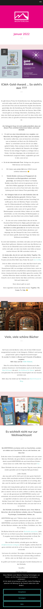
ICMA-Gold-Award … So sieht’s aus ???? (21, 86)
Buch (26, 96)
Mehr (22, 604)
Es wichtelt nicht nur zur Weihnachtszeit (21, 433)
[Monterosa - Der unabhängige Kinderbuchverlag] (22, 21)
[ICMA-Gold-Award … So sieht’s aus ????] (21, 64)
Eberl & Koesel (7, 370)
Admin (36, 96)
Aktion (16, 443)
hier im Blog (37, 260)
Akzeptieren (22, 592)
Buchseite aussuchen (31, 531)
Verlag (30, 96)
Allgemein (13, 96)
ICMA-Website (27, 361)
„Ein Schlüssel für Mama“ (26, 370)
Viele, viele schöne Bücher (22, 337)
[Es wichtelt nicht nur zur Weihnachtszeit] (21, 411)
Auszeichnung (20, 96)
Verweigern (22, 598)
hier (38, 464)
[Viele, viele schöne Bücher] (21, 316)
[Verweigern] (40, 591)
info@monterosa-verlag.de (10, 545)
